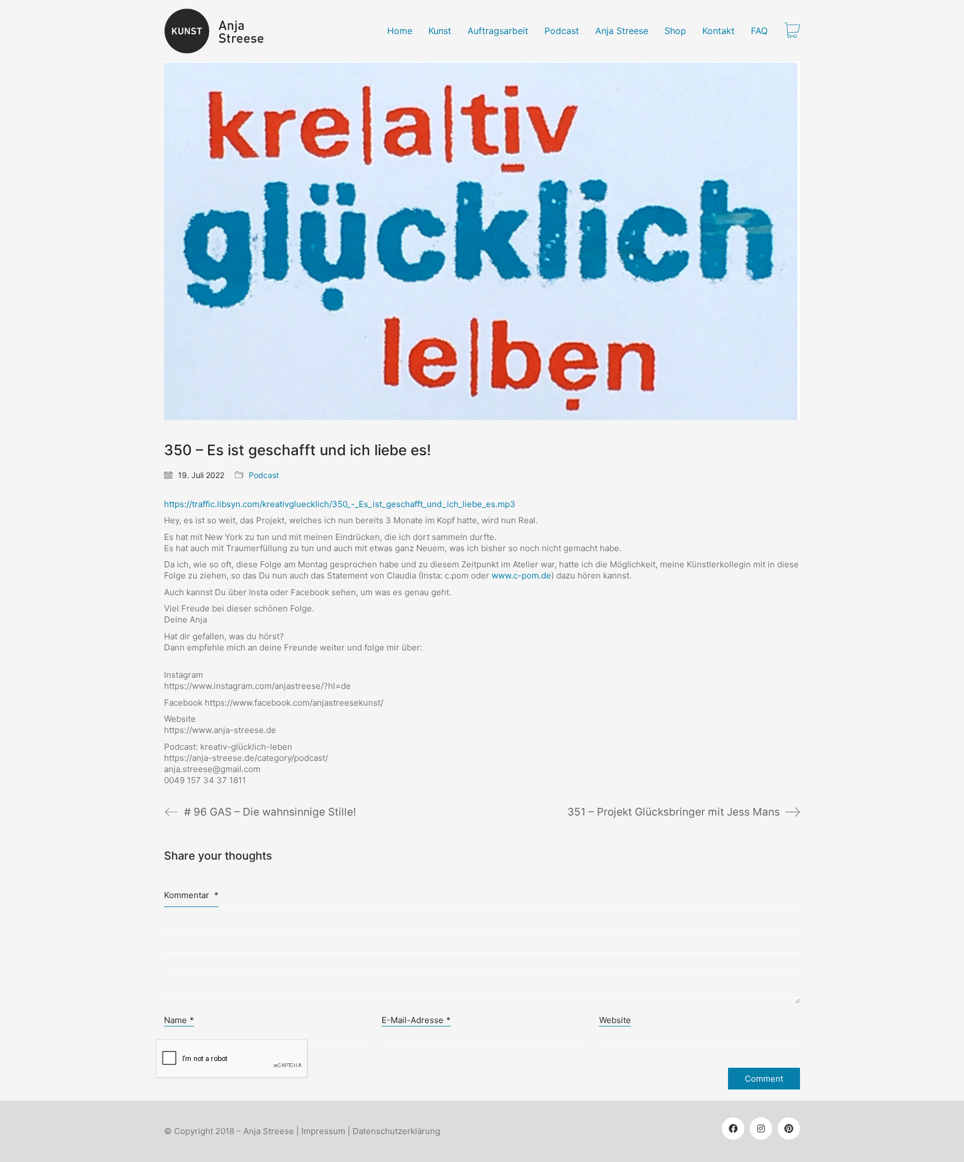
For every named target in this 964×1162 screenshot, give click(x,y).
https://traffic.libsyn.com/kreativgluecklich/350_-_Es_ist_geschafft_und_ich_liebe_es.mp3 (339, 504)
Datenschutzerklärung (396, 1131)
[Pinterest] (789, 1128)
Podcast (264, 475)
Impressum (323, 1131)
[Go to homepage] (220, 31)
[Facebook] (733, 1128)
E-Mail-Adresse (416, 1020)
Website (615, 1020)
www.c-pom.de (521, 575)
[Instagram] (761, 1128)
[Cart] (792, 31)
